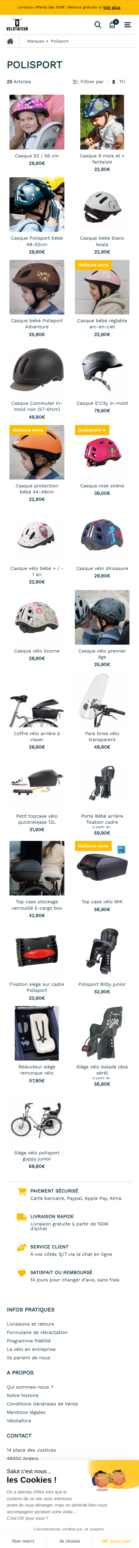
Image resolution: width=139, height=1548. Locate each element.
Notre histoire (22, 1395)
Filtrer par (92, 82)
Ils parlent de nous (28, 1358)
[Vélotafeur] (48, 24)
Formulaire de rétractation (37, 1332)
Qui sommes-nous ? (30, 1387)
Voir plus (111, 7)
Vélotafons (19, 1421)
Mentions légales (26, 1412)
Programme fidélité (29, 1341)
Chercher (98, 24)
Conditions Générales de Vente (42, 1404)
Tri (122, 82)
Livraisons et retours (30, 1324)
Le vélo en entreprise (31, 1349)
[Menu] (127, 25)
